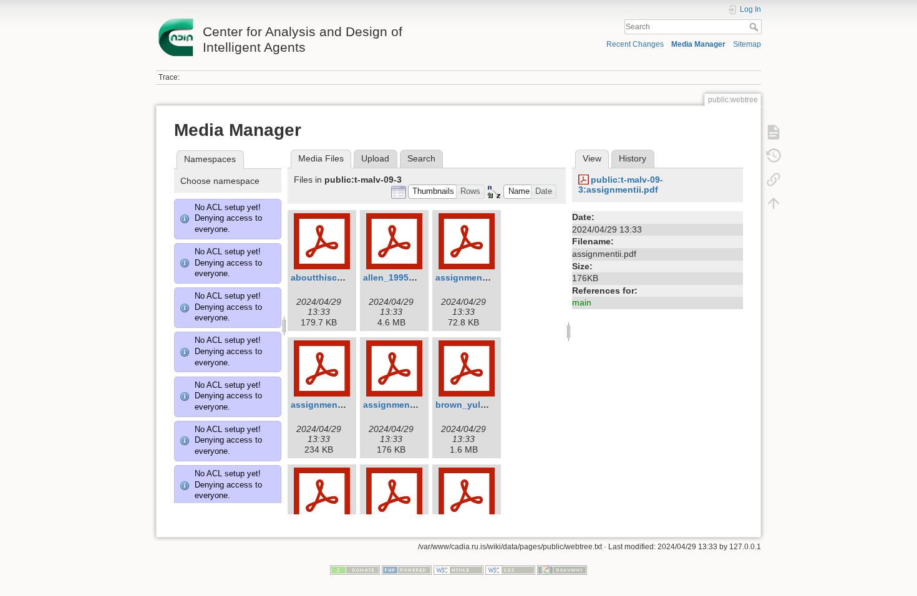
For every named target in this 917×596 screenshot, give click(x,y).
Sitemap (747, 44)
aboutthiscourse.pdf (334, 277)
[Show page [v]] (773, 132)
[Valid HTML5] (458, 569)
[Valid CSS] (510, 569)
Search (755, 26)
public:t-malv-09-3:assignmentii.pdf (620, 185)
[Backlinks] (773, 179)
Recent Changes (635, 44)
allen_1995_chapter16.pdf (418, 277)
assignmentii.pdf (399, 405)
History (632, 158)
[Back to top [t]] (773, 203)
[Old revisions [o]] (773, 156)
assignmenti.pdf (325, 405)
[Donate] (355, 569)
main (581, 302)
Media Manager (698, 44)
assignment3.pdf (471, 277)
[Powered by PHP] (407, 569)
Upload (375, 158)
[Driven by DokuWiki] (562, 569)
